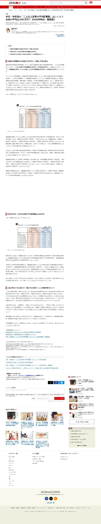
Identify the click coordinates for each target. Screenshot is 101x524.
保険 (18, 7)
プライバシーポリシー (41, 507)
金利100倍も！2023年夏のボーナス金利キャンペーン (21, 334)
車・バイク (11, 485)
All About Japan (64, 459)
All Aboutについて (51, 507)
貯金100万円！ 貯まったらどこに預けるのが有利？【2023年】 (23, 332)
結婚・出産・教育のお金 (50, 7)
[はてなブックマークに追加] (61, 382)
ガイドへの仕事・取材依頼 (38, 461)
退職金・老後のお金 (61, 7)
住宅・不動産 (11, 456)
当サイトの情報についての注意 (72, 507)
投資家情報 (23, 507)
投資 (14, 7)
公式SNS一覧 (50, 502)
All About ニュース (64, 456)
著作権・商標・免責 (60, 507)
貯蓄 (25, 10)
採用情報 (17, 507)
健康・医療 (11, 461)
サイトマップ (83, 507)
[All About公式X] (51, 498)
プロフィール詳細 (59, 34)
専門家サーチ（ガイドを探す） (39, 456)
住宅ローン (22, 7)
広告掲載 (28, 507)
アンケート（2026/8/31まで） (26, 375)
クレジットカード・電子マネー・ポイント (35, 7)
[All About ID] (90, 3)
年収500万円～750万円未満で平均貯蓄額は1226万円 (23, 51)
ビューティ (11, 463)
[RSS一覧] (55, 498)
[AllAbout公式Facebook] (46, 498)
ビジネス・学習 (12, 472)
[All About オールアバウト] (14, 3)
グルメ (10, 483)
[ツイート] (50, 382)
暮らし (10, 467)
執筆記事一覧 (60, 36)
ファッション (11, 481)
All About (11, 10)
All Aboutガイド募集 (36, 459)
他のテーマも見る (82, 445)
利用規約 (34, 507)
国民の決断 (34, 463)
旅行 (10, 476)
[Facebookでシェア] (56, 382)
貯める (10, 7)
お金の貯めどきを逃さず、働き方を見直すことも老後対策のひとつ (26, 54)
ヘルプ (89, 507)
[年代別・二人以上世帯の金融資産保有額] (35, 117)
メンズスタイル (12, 474)
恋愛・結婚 (11, 470)
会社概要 (12, 507)
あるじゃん (81, 7)
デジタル (11, 465)
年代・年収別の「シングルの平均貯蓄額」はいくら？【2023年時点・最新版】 (28, 336)
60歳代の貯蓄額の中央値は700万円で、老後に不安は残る (24, 49)
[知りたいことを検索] (86, 2)
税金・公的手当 (70, 7)
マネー (24, 3)
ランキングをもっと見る (81, 422)
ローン (75, 7)
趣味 (10, 478)
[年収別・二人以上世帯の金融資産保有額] (35, 236)
